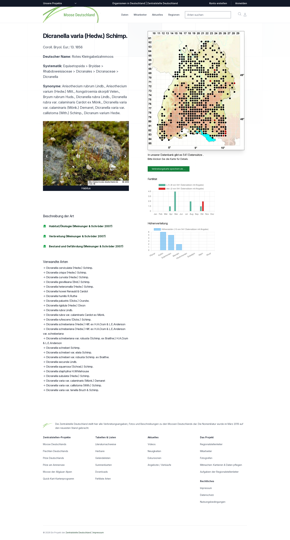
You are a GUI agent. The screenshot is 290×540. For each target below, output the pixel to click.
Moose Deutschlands (54, 444)
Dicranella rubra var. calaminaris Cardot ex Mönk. (75, 315)
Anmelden (241, 3)
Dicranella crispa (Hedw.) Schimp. (66, 272)
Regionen (174, 14)
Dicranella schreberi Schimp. (63, 347)
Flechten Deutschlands (55, 451)
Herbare (100, 451)
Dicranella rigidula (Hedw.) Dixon (65, 305)
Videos (152, 444)
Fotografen (206, 458)
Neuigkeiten (154, 451)
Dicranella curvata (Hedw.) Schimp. (67, 277)
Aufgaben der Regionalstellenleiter (219, 471)
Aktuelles (157, 14)
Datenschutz (207, 494)
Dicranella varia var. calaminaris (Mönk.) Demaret (75, 380)
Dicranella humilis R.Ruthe (61, 296)
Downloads (101, 471)
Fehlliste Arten (103, 478)
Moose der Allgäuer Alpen (57, 471)
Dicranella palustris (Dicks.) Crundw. (67, 300)
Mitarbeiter (140, 14)
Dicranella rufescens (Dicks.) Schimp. (68, 319)
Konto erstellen (218, 3)
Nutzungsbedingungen (212, 501)
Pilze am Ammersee (54, 464)
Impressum (206, 488)
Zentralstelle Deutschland (78, 532)
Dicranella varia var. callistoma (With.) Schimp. (74, 385)
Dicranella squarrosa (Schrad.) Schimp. (69, 366)
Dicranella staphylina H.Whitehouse (67, 371)
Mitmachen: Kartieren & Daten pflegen (221, 464)
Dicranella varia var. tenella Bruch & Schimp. (72, 390)
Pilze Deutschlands (53, 458)
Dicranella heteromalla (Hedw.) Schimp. (70, 286)
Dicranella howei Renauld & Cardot (67, 291)
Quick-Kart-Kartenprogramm (58, 478)
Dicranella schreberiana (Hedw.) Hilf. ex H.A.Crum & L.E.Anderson (85, 324)
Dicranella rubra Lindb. (59, 310)
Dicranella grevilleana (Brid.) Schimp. (68, 282)
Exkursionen (154, 458)
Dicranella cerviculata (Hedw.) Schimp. (69, 267)
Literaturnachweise (105, 444)
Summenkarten (103, 464)
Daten (124, 14)
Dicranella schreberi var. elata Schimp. (69, 352)
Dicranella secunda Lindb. (61, 362)
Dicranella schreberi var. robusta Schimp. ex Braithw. (77, 357)
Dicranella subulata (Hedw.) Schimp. (68, 376)
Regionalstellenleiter (211, 444)
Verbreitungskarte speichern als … (168, 169)
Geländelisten (102, 458)
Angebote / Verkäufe (159, 464)
